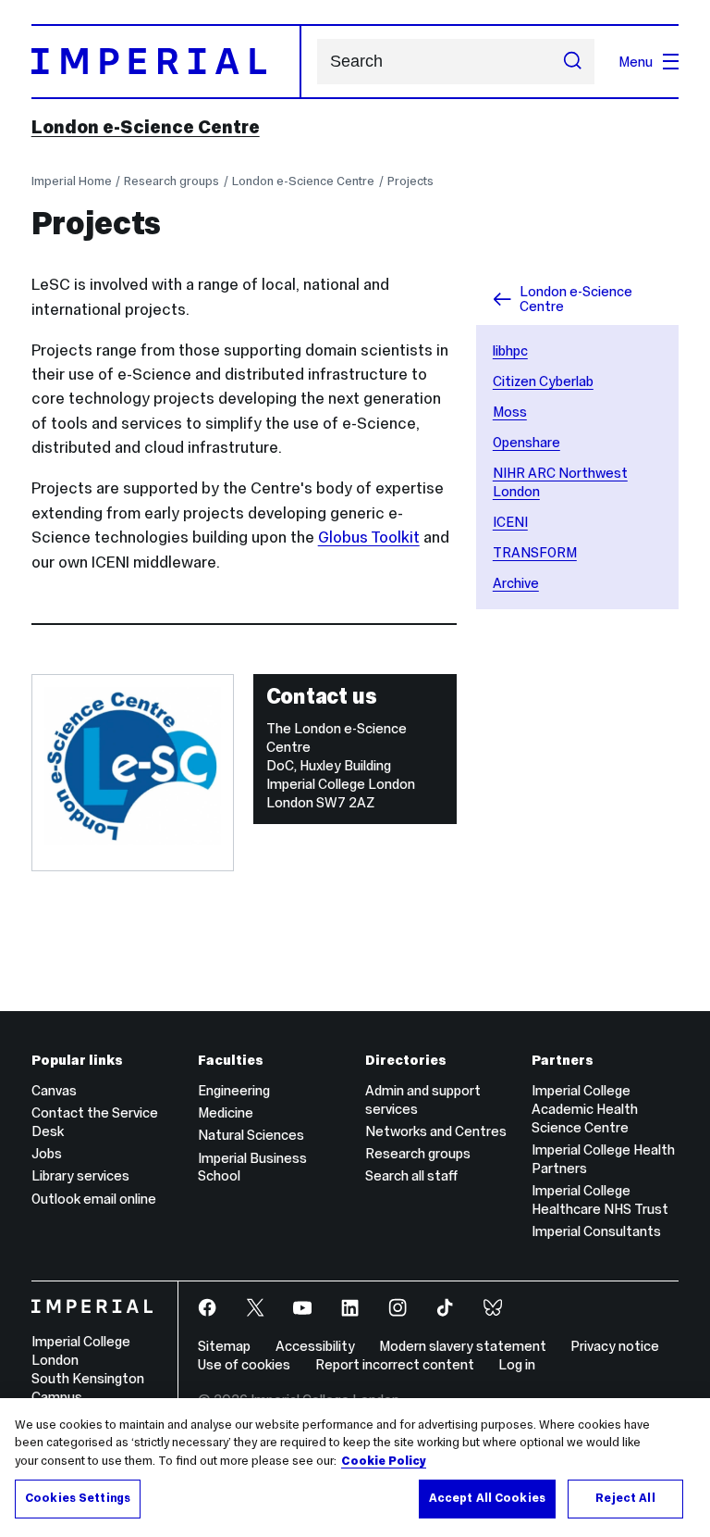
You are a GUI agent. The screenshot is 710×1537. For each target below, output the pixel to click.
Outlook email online (93, 1198)
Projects (410, 181)
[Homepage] (166, 61)
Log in (516, 1364)
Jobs (46, 1153)
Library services (80, 1175)
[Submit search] (572, 62)
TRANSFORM (535, 552)
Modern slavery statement (462, 1346)
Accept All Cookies (487, 1498)
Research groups (171, 181)
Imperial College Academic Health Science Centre (585, 1108)
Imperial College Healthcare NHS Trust (600, 1199)
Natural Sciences (251, 1134)
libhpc (510, 350)
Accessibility (315, 1346)
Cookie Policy (383, 1461)
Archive (516, 583)
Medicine (225, 1112)
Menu (635, 61)
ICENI (510, 522)
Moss (510, 411)
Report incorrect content (394, 1364)
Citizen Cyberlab (543, 381)
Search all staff (411, 1175)
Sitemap (224, 1346)
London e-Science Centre (145, 127)
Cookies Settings (77, 1498)
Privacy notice (614, 1346)
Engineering (234, 1090)
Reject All (625, 1498)
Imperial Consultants (596, 1231)
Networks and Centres (436, 1131)
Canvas (54, 1090)
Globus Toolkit (369, 537)
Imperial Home (71, 181)
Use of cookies (244, 1364)
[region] (355, 1467)
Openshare (526, 442)
